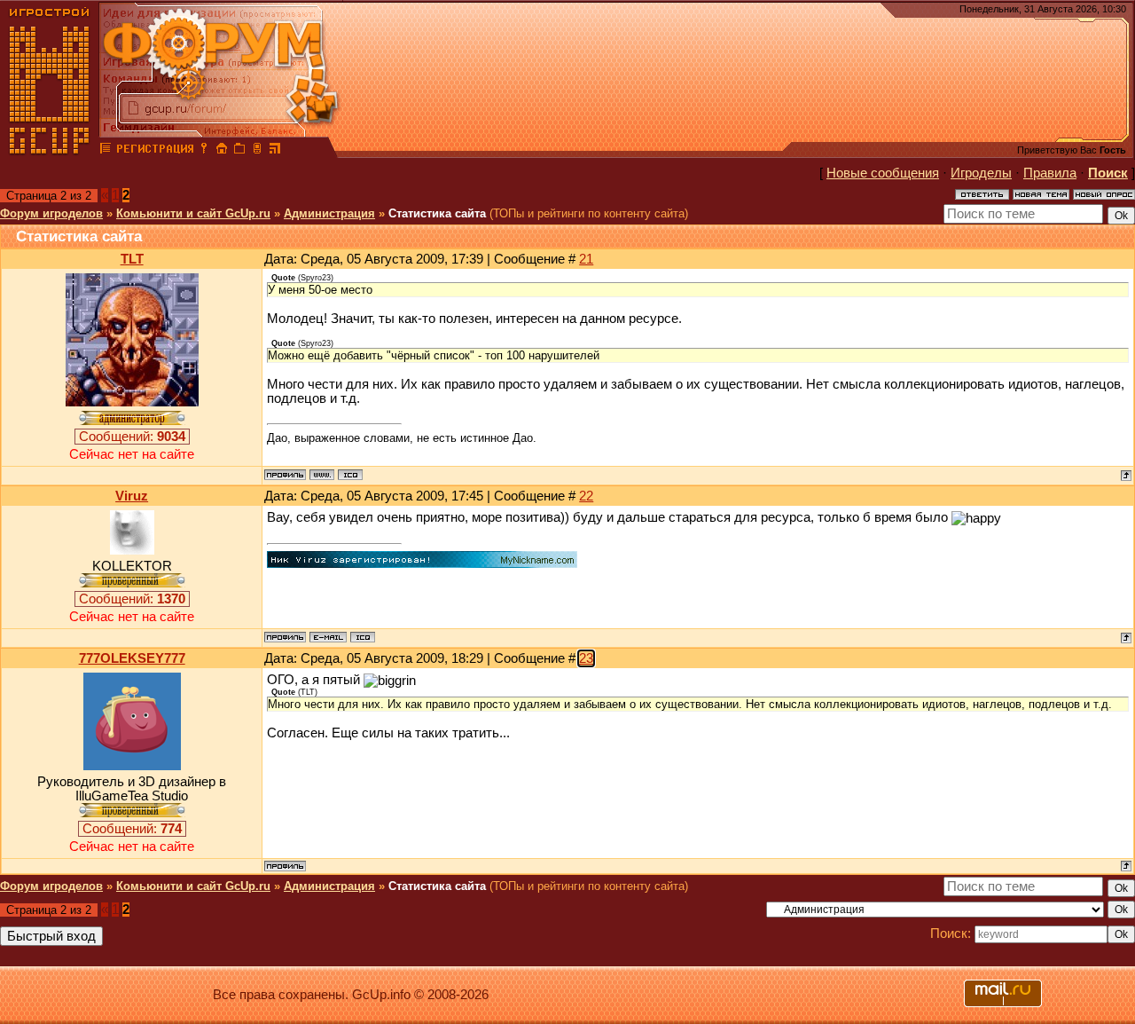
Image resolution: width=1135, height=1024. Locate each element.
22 (586, 496)
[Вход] (204, 151)
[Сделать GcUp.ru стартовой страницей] (222, 151)
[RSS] (275, 151)
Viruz (131, 496)
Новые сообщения (882, 173)
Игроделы (981, 173)
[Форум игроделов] (105, 151)
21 (586, 259)
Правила (1049, 173)
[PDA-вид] (257, 151)
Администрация (329, 213)
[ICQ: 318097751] (350, 474)
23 (586, 658)
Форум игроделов (51, 213)
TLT (132, 259)
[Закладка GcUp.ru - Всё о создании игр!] (239, 151)
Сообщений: (132, 436)
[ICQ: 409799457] (362, 637)
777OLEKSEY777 (132, 658)
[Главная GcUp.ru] (50, 151)
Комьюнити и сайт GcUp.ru (193, 213)
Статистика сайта (437, 213)
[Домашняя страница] (321, 474)
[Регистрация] (154, 151)
